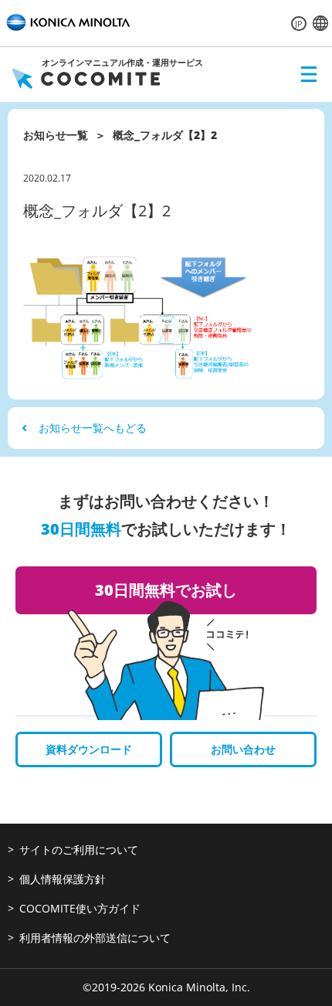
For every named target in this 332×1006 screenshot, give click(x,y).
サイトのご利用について (78, 849)
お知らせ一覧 (55, 134)
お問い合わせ (243, 749)
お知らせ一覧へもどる (93, 427)
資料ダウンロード (89, 749)
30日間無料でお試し (166, 589)
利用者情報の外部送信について (95, 937)
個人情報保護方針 (62, 879)
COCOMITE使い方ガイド (80, 908)
